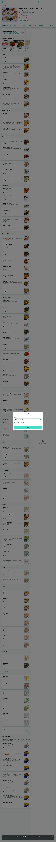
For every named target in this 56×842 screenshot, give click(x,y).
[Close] (41, 413)
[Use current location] (40, 420)
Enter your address (18, 417)
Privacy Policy (37, 837)
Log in (15, 422)
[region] (28, 837)
